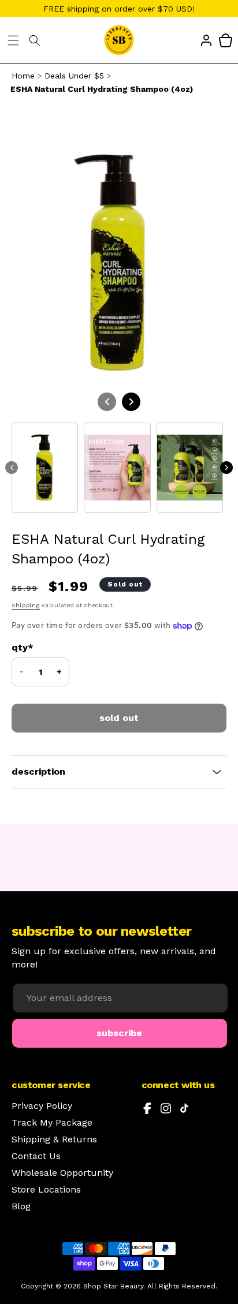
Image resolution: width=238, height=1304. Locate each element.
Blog (21, 1206)
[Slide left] (11, 467)
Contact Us (36, 1156)
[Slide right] (226, 467)
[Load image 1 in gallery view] (45, 468)
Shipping (26, 605)
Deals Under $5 (74, 75)
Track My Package (52, 1122)
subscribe (119, 1032)
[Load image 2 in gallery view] (117, 468)
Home (23, 75)
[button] (13, 40)
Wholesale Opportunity (62, 1173)
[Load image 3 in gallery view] (190, 468)
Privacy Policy (42, 1106)
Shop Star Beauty (113, 1286)
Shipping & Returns (54, 1139)
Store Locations (46, 1189)
